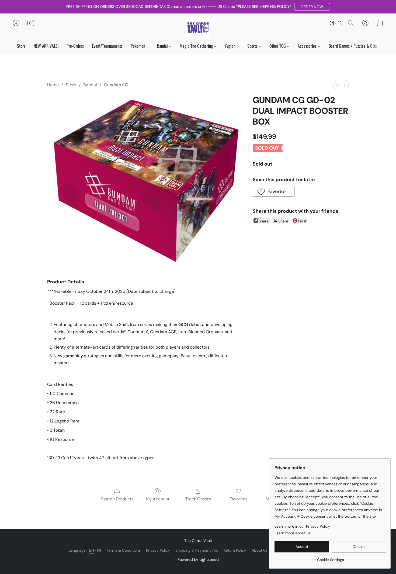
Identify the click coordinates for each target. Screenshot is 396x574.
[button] (312, 7)
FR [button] (340, 23)
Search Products (117, 499)
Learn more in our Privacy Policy (302, 526)
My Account (157, 499)
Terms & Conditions (124, 550)
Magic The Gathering (197, 46)
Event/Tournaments (107, 46)
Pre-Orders (75, 46)
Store (21, 46)
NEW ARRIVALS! (46, 46)
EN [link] (91, 550)
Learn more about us (293, 533)
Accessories (308, 46)
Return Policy (235, 550)
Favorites (239, 499)
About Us (260, 550)
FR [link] (99, 550)
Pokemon (138, 46)
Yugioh (231, 46)
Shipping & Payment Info (196, 550)
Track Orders (198, 499)
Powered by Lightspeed (198, 559)
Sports (253, 46)
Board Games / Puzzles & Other (354, 46)
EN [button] (331, 23)
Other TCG (278, 46)
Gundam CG (116, 85)
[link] (330, 557)
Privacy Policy (158, 550)
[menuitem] (337, 85)
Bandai (163, 46)
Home (53, 85)
